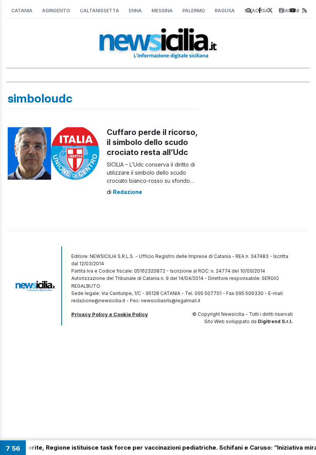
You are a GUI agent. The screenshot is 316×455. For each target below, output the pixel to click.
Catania (21, 10)
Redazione (127, 192)
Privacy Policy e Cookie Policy (109, 314)
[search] (249, 10)
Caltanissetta (99, 10)
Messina (162, 10)
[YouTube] (293, 10)
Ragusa (225, 10)
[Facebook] (259, 10)
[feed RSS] (304, 10)
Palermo (193, 10)
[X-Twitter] (270, 10)
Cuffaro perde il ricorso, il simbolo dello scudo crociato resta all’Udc (152, 142)
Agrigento (56, 10)
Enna (135, 10)
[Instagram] (281, 10)
